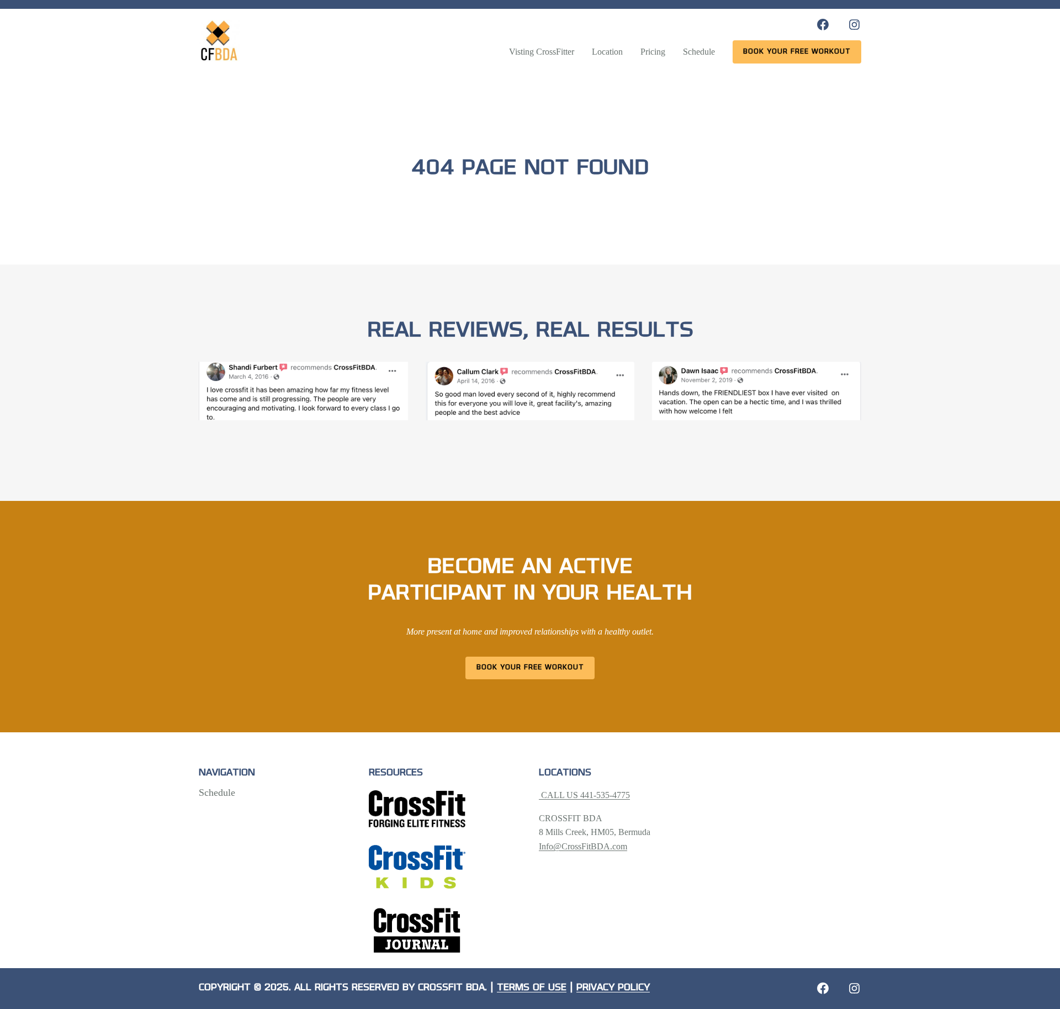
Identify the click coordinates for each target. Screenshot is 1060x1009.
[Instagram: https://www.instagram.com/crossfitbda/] (854, 24)
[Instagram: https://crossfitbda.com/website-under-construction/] (854, 988)
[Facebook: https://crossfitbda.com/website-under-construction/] (823, 988)
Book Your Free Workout (530, 667)
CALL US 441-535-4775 (584, 795)
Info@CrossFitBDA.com (583, 846)
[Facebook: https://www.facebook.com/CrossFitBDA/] (823, 24)
